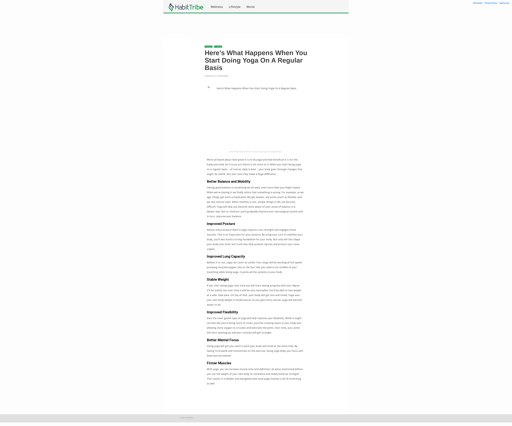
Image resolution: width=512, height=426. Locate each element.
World (250, 7)
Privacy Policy (491, 3)
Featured (208, 46)
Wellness (217, 7)
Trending (218, 46)
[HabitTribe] (186, 11)
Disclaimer (478, 3)
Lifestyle (235, 7)
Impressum (504, 3)
